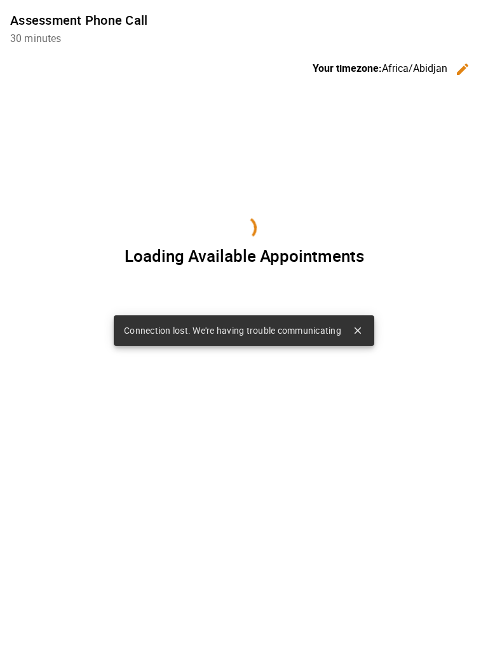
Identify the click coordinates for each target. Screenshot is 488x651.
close (357, 330)
